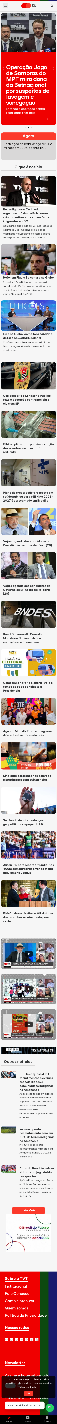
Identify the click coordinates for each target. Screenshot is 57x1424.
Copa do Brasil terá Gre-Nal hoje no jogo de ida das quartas (36, 1172)
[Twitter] (21, 1339)
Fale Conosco (17, 1294)
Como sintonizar (20, 1301)
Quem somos (16, 1308)
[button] (5, 5)
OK (28, 1393)
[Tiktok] (31, 1339)
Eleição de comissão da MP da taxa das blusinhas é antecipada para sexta (28, 917)
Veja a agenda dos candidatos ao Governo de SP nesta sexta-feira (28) (26, 589)
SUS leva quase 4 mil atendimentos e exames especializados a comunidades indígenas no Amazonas (36, 1082)
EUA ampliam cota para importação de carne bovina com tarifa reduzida (28, 448)
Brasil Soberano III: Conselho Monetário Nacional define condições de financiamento (23, 638)
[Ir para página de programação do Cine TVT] (28, 1251)
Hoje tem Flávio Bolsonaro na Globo (28, 277)
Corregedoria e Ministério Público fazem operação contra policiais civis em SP (27, 399)
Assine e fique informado (27, 1375)
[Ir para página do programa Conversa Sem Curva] (28, 1052)
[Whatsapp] (11, 1339)
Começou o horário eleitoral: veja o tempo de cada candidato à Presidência (28, 686)
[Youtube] (6, 1339)
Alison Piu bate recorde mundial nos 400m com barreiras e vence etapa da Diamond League (28, 869)
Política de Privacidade (26, 1315)
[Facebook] (26, 1339)
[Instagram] (16, 1339)
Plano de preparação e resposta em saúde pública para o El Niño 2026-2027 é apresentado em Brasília (28, 496)
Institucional (16, 1286)
